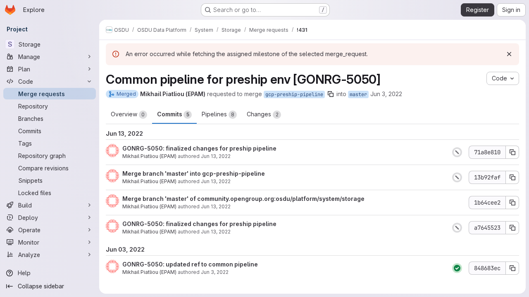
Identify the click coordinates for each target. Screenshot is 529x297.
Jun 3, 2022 (386, 93)
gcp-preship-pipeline (294, 94)
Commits (173, 114)
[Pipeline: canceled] (457, 152)
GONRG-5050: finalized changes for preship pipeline (199, 148)
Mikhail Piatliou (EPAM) (149, 156)
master (358, 94)
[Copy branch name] (331, 94)
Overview (128, 114)
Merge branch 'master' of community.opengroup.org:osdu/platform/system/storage (243, 198)
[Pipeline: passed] (457, 268)
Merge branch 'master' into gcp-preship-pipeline (193, 173)
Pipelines (218, 114)
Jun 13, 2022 (216, 156)
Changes (263, 114)
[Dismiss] (509, 54)
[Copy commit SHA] (512, 152)
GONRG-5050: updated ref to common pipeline (190, 264)
